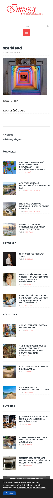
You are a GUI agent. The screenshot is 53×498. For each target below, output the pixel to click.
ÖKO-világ (28, 172)
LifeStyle (9, 243)
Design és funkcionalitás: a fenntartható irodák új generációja (33, 439)
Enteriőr (29, 190)
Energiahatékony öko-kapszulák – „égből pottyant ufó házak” (34, 206)
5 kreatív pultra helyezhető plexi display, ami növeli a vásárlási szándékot (33, 419)
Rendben (9, 493)
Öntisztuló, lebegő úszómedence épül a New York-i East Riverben (32, 227)
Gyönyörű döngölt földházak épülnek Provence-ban (34, 185)
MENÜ (26, 32)
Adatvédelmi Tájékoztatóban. (31, 487)
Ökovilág (9, 151)
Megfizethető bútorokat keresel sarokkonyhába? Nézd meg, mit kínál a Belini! (34, 460)
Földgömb (10, 314)
